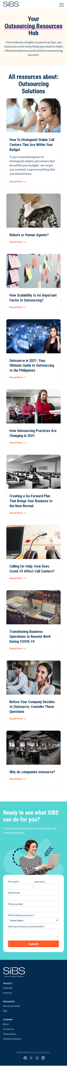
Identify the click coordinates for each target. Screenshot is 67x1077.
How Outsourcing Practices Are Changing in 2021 (33, 433)
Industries (7, 988)
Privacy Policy (9, 1034)
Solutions (7, 993)
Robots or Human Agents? (29, 235)
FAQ (5, 1011)
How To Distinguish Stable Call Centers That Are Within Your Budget (32, 145)
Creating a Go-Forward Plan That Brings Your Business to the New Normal (31, 501)
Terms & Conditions (12, 1039)
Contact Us (8, 1029)
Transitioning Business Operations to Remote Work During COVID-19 (30, 636)
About (6, 1024)
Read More (16, 181)
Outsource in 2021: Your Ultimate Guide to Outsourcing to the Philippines (32, 365)
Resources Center (11, 1006)
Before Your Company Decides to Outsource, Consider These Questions (32, 707)
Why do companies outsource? (32, 772)
